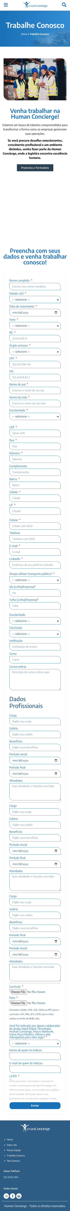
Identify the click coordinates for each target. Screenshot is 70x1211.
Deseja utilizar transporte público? (31, 574)
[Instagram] (6, 1196)
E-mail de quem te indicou (25, 1063)
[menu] (6, 5)
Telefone (14, 533)
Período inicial (18, 754)
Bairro (13, 479)
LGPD (13, 1076)
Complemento (18, 466)
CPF (12, 358)
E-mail (13, 546)
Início (24, 33)
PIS (11, 371)
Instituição (15, 640)
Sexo (12, 319)
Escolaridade (17, 410)
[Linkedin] (19, 1196)
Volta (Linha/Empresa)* (24, 600)
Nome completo (19, 280)
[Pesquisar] (64, 5)
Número (14, 453)
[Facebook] (12, 1196)
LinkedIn (15, 559)
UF (11, 505)
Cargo (13, 715)
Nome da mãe (18, 397)
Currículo (15, 986)
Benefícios (15, 741)
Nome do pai (17, 384)
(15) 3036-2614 (11, 1177)
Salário (13, 728)
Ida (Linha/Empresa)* (22, 587)
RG (11, 332)
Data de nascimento (22, 306)
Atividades (16, 780)
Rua (12, 440)
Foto (12, 998)
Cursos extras (17, 666)
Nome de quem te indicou (25, 1050)
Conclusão (15, 627)
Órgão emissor (19, 345)
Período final (17, 767)
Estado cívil (16, 293)
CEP (12, 427)
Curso (13, 653)
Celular (14, 520)
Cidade (13, 492)
